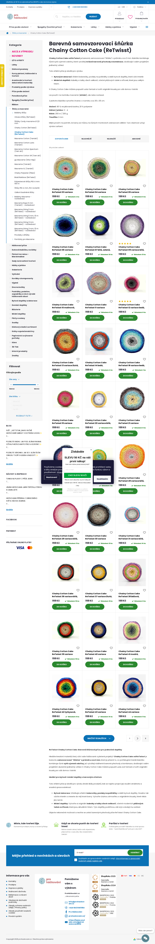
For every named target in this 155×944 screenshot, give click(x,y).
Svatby (15, 322)
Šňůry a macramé (20, 109)
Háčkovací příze (19, 245)
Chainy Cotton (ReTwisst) (25, 127)
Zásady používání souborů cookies (20, 912)
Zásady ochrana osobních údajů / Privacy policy (20, 906)
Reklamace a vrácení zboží (18, 896)
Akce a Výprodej (22, 51)
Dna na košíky (18, 287)
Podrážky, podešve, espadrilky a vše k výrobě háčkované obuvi (23, 294)
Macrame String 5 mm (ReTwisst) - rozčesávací (25, 210)
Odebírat (135, 852)
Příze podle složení (20, 91)
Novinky (17, 56)
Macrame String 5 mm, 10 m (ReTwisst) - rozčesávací (26, 217)
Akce (16, 401)
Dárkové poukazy (20, 69)
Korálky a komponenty (22, 278)
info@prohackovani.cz (76, 902)
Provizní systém (15, 916)
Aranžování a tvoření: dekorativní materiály (22, 81)
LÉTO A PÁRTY (18, 60)
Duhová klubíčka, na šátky (24, 250)
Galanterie (17, 270)
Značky (15, 355)
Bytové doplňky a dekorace (24, 301)
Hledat (93, 16)
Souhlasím (102, 479)
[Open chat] (145, 938)
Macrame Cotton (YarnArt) (26, 138)
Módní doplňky (19, 314)
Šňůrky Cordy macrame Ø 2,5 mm (27, 122)
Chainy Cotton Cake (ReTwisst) (24, 133)
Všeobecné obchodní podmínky (18, 901)
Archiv (9, 464)
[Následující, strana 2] (137, 738)
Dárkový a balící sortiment (24, 327)
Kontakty (9, 7)
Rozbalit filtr (23, 415)
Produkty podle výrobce (23, 87)
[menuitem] (20, 27)
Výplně (15, 283)
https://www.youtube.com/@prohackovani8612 (77, 922)
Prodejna (20, 7)
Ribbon (15, 104)
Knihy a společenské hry (23, 331)
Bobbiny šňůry (20, 112)
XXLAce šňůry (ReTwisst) (25, 117)
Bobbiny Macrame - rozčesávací (23, 197)
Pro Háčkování (75, 912)
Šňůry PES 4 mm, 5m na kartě (27, 188)
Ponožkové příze (19, 96)
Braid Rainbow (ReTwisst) (25, 177)
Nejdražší (111, 139)
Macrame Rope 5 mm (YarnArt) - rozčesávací (25, 204)
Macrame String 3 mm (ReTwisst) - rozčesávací (25, 223)
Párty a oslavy (18, 318)
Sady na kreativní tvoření (24, 261)
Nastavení (51, 477)
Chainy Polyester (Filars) (25, 173)
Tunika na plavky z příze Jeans (19, 478)
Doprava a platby (35, 7)
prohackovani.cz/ (77, 916)
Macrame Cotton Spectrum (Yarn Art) (26, 150)
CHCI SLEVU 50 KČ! (77, 475)
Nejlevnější (86, 139)
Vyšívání (16, 274)
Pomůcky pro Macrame (24, 239)
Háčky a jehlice (19, 265)
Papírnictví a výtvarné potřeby (22, 336)
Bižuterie (16, 309)
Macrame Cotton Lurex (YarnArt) (24, 144)
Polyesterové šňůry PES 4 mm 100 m (27, 182)
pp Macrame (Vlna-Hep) (25, 160)
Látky (14, 65)
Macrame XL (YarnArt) (24, 168)
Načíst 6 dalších (97, 738)
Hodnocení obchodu (17, 891)
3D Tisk (15, 347)
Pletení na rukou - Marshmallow (20, 255)
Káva (14, 342)
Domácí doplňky (19, 305)
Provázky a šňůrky (22, 235)
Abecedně (136, 139)
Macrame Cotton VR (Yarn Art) (28, 155)
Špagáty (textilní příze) (23, 100)
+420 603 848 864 (77, 908)
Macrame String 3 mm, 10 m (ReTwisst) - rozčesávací (26, 229)
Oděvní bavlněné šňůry (24, 192)
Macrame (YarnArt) (23, 164)
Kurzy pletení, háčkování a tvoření (24, 74)
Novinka (17, 405)
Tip (15, 409)
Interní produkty (19, 351)
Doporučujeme (61, 139)
